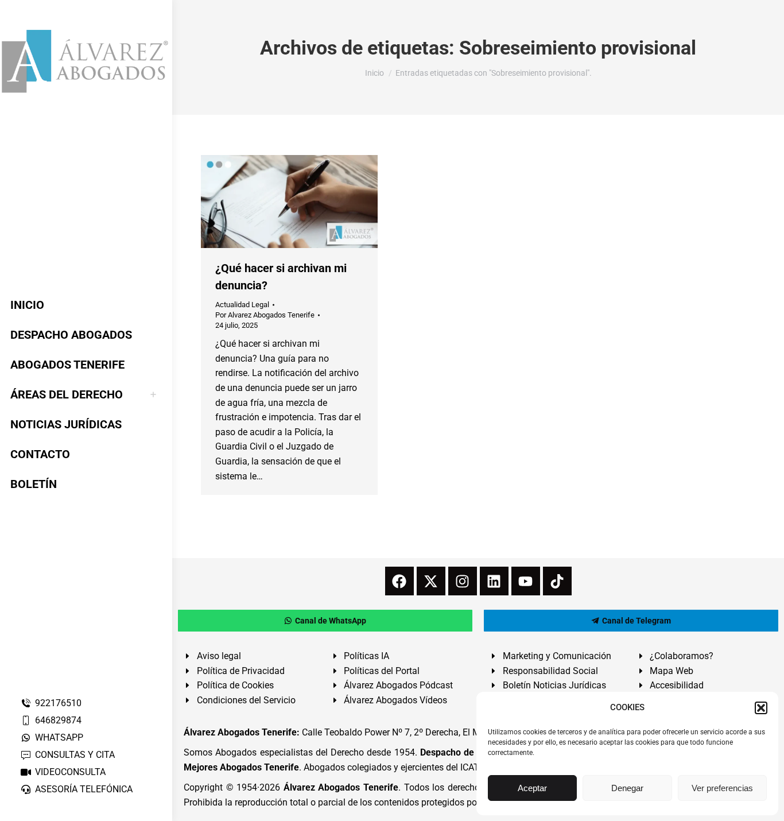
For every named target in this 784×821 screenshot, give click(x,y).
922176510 (58, 703)
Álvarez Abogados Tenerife (341, 787)
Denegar (627, 788)
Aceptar (532, 788)
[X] (431, 581)
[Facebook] (399, 581)
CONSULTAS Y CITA (75, 754)
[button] (761, 708)
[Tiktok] (557, 581)
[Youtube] (525, 581)
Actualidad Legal (242, 304)
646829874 (58, 720)
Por (265, 315)
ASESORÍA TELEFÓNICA (84, 789)
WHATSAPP (59, 737)
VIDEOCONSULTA (70, 771)
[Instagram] (462, 581)
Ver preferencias (722, 788)
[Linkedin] (494, 581)
